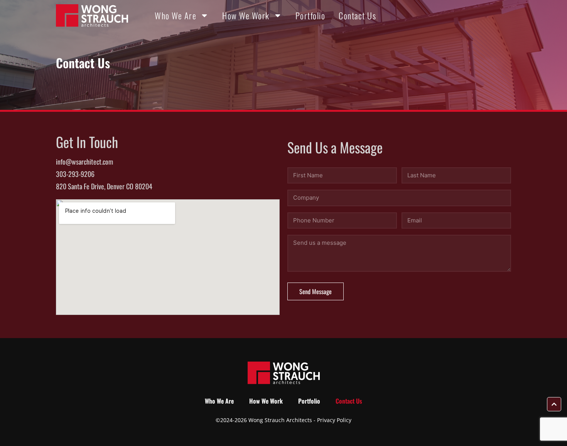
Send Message (315, 291)
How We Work (246, 15)
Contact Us (357, 15)
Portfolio (310, 15)
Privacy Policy (334, 420)
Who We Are (175, 15)
